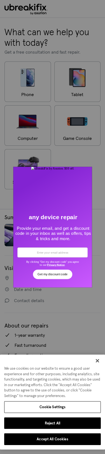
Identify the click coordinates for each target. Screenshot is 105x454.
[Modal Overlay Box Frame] (52, 227)
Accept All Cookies (52, 439)
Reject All (52, 423)
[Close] (97, 361)
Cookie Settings (52, 407)
